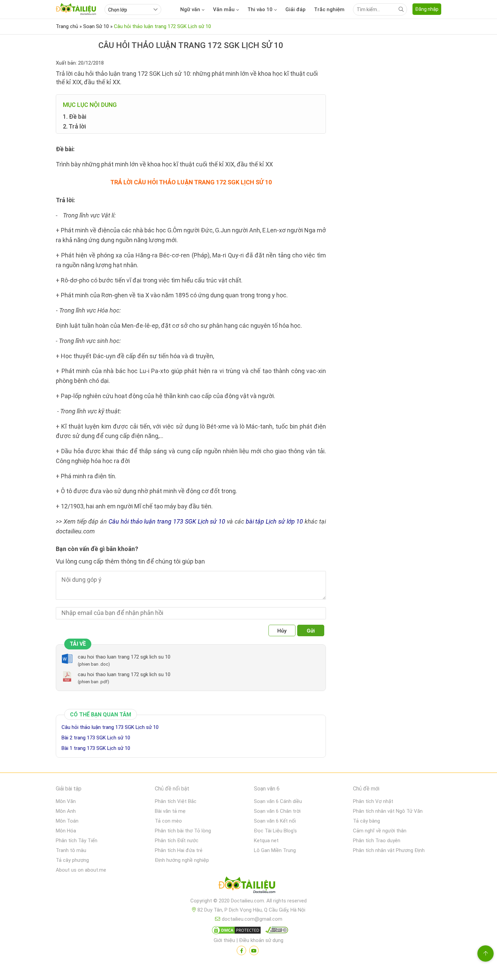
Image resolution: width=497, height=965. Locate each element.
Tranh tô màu (71, 850)
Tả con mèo (168, 821)
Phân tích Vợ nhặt (373, 801)
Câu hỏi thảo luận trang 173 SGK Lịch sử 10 (167, 521)
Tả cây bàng (366, 821)
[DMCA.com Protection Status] (235, 931)
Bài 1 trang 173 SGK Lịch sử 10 (96, 748)
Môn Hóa (66, 831)
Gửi (311, 631)
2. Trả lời (74, 126)
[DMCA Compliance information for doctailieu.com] (275, 931)
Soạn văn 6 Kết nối (275, 821)
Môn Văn (66, 801)
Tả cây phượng (72, 860)
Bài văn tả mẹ (170, 811)
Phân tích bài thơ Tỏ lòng (183, 831)
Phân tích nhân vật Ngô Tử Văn (388, 811)
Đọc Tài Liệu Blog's (275, 831)
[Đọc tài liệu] (241, 950)
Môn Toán (67, 821)
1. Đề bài (74, 116)
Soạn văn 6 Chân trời (277, 811)
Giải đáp (295, 9)
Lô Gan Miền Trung (275, 850)
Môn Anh (66, 811)
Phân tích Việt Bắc (175, 801)
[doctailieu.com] (248, 886)
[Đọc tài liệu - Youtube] (254, 950)
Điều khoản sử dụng (261, 940)
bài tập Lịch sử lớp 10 (274, 521)
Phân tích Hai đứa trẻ (179, 850)
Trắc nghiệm (329, 9)
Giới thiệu (224, 940)
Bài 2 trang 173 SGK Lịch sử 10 (96, 738)
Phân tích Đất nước (176, 840)
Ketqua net (266, 840)
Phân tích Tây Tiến (76, 840)
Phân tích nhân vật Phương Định (389, 850)
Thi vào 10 (260, 9)
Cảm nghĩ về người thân (379, 831)
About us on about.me (81, 870)
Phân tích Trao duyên (376, 840)
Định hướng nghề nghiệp (182, 860)
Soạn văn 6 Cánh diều (278, 801)
